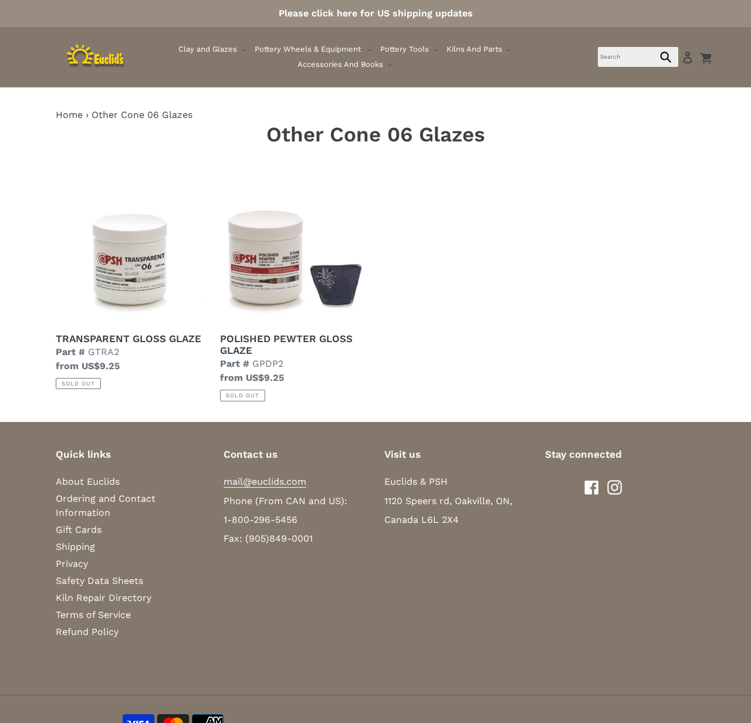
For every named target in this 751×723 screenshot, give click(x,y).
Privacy (72, 563)
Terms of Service (93, 614)
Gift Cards (79, 529)
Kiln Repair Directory (103, 597)
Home (69, 114)
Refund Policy (87, 631)
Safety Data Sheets (99, 580)
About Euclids (88, 481)
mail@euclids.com (265, 481)
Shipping (75, 546)
